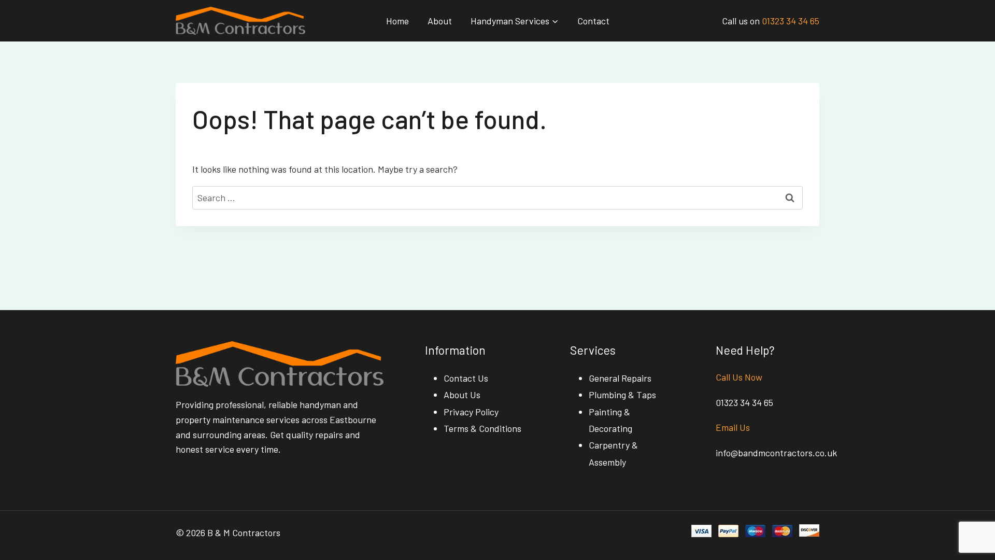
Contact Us (466, 378)
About (440, 20)
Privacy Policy (471, 411)
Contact (593, 20)
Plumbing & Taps (622, 394)
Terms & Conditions (482, 428)
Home (397, 20)
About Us (462, 394)
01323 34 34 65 (790, 20)
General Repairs (620, 378)
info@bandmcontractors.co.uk (776, 452)
